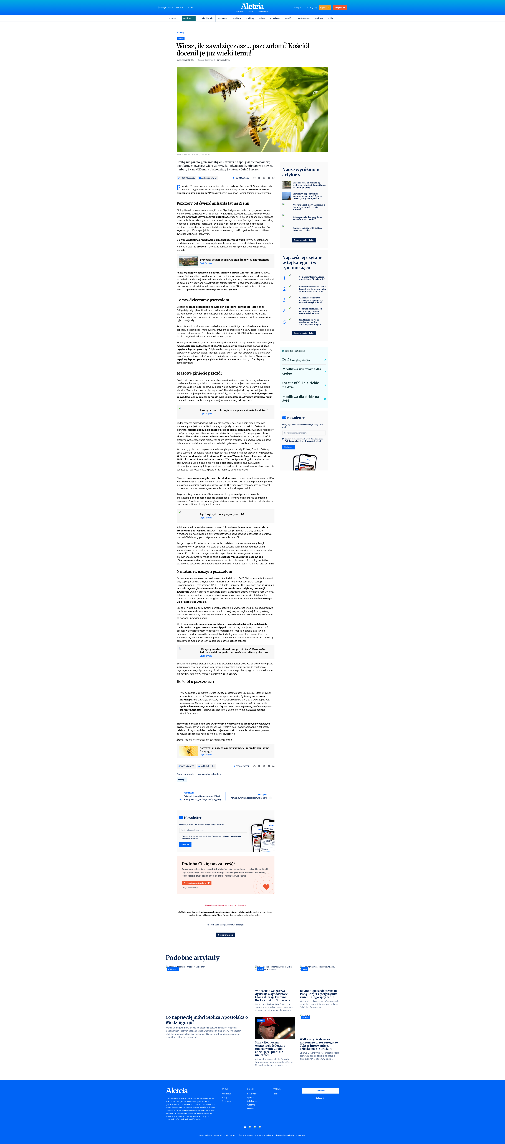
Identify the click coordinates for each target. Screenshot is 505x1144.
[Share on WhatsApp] (273, 178)
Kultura (262, 18)
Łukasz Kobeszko (205, 60)
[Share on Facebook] (254, 178)
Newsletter (251, 1094)
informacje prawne (245, 1135)
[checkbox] (180, 836)
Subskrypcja (252, 1101)
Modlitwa (187, 18)
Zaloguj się (313, 7)
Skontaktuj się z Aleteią (284, 1135)
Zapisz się (185, 844)
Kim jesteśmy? (230, 1135)
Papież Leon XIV (303, 18)
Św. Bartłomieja (263, 12)
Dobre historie (207, 18)
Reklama (250, 1108)
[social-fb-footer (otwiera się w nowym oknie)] (250, 1127)
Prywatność (301, 1135)
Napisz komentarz (225, 935)
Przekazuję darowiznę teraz (195, 883)
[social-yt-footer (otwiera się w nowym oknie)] (245, 1127)
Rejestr (323, 7)
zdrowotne (190, 246)
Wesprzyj (338, 7)
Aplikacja (250, 1097)
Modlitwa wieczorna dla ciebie (301, 371)
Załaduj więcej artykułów (304, 240)
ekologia (182, 779)
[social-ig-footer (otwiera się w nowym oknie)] (260, 1127)
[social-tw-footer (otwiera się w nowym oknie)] (255, 1127)
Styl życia (237, 18)
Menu (173, 18)
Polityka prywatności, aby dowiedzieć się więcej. (303, 441)
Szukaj (190, 7)
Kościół (288, 18)
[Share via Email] (269, 178)
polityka (261, 1020)
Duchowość (223, 18)
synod (260, 969)
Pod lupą (250, 18)
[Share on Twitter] (264, 178)
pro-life (305, 1017)
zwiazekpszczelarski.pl (221, 739)
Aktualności (275, 18)
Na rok (275, 1094)
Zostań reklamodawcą (264, 1135)
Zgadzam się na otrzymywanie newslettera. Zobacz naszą (211, 837)
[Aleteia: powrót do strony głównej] (252, 6)
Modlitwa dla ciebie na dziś (300, 399)
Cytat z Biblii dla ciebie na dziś (300, 385)
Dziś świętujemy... (296, 360)
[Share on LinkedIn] (259, 178)
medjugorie (173, 969)
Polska (330, 18)
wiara (304, 969)
